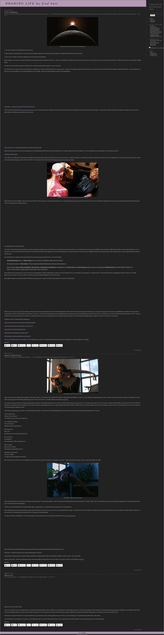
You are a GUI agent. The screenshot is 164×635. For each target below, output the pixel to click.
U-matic (81, 619)
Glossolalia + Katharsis (77, 69)
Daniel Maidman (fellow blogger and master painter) (16, 332)
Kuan (98, 14)
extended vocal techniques (27, 110)
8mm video (24, 612)
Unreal (86, 634)
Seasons (115, 14)
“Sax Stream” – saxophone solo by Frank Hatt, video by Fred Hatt (19, 106)
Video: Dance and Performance (35, 14)
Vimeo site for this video (70, 515)
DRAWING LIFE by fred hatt (31, 3)
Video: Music (46, 14)
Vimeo (22, 246)
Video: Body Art (24, 14)
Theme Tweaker (80, 634)
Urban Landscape (43, 577)
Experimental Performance (85, 14)
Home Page (152, 20)
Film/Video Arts (87, 619)
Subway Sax (61, 69)
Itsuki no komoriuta (74, 403)
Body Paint (60, 14)
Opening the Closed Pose (156, 40)
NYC (112, 14)
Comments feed (153, 54)
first (99, 311)
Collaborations (67, 14)
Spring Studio (128, 14)
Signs (123, 14)
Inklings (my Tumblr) (154, 30)
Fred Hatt (17, 246)
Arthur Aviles (16, 159)
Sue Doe (134, 14)
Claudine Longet (11, 399)
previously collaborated (28, 403)
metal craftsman (39, 507)
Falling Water (153, 45)
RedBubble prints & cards (155, 36)
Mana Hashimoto (63, 357)
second (103, 311)
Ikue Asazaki (65, 399)
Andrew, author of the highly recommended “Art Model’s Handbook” (19, 322)
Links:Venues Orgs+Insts (155, 33)
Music (101, 14)
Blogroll (152, 19)
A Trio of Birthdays (11, 12)
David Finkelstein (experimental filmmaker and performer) (17, 336)
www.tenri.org (81, 559)
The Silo (67, 69)
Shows (119, 14)
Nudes (108, 14)
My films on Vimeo (154, 34)
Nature (105, 14)
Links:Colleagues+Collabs (156, 31)
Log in (151, 52)
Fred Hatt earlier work (155, 28)
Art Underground (8, 246)
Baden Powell (30, 399)
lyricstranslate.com (16, 410)
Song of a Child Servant (12, 355)
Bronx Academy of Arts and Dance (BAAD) (64, 159)
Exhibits (76, 14)
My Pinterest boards (154, 35)
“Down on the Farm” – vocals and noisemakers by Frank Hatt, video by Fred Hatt (22, 147)
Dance (72, 14)
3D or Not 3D (153, 41)
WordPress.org (153, 55)
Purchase (152, 21)
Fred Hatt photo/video (155, 29)
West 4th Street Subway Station (111, 610)
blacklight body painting (73, 201)
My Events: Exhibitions (15, 14)
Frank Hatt (94, 14)
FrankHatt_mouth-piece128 (10, 154)
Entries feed (153, 53)
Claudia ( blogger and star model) (14, 329)
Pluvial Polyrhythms (154, 42)
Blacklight (55, 14)
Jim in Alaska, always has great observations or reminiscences (18, 326)
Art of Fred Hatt (153, 27)
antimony (152, 25)
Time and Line (153, 44)
